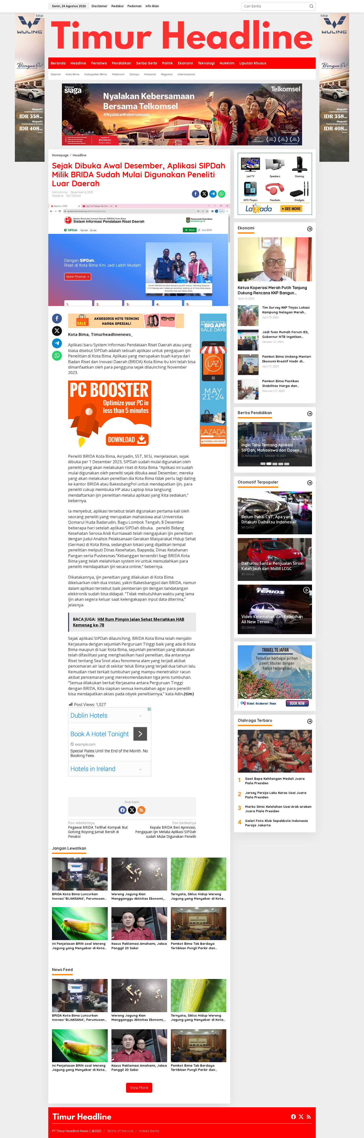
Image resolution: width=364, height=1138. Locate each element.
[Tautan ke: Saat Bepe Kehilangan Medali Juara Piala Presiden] (275, 751)
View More (139, 1087)
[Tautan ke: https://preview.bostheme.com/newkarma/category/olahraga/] (310, 721)
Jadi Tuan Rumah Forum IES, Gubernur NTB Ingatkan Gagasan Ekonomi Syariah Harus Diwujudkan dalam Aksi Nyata (286, 334)
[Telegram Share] (213, 194)
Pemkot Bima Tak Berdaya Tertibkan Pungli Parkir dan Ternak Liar (193, 946)
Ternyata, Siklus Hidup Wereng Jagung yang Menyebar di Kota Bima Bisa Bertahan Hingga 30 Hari (197, 896)
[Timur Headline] (182, 34)
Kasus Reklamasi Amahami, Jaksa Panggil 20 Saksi (139, 946)
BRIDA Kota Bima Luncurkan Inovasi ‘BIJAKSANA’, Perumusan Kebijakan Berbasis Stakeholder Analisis (78, 896)
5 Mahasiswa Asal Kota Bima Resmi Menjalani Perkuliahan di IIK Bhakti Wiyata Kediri (274, 447)
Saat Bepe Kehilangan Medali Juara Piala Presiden (275, 781)
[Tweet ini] (204, 194)
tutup (39, 15)
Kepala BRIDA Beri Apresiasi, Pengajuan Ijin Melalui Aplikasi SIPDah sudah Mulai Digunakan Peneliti (165, 830)
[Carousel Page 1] (262, 463)
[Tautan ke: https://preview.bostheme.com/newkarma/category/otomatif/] (310, 483)
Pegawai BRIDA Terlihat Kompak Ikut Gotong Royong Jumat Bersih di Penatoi (98, 830)
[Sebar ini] (195, 194)
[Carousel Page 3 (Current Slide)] (274, 463)
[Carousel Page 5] (286, 463)
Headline (58, 195)
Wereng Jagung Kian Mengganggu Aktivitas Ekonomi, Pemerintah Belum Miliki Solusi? (137, 896)
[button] (311, 6)
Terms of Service (120, 1131)
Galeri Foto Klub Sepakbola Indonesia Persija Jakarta (276, 822)
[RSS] (141, 810)
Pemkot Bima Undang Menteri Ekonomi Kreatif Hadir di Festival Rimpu (286, 358)
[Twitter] (132, 810)
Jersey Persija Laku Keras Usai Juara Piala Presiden (275, 794)
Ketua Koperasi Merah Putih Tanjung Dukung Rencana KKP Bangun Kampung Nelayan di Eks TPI (272, 290)
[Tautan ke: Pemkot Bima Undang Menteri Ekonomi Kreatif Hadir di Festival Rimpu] (248, 364)
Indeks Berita (149, 1131)
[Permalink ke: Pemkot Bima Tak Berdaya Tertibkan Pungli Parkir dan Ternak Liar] (199, 923)
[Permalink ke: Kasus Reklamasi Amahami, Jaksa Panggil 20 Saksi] (139, 923)
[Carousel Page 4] (280, 463)
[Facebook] (123, 810)
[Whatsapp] (221, 194)
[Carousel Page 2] (268, 463)
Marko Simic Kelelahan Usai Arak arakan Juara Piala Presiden (278, 809)
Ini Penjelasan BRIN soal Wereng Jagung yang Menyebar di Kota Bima (78, 946)
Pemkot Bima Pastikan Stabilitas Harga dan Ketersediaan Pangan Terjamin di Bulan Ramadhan (286, 383)
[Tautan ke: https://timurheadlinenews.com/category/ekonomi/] (310, 229)
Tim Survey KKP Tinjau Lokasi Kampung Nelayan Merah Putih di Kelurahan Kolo (286, 309)
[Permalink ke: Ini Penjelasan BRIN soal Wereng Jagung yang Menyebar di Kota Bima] (80, 923)
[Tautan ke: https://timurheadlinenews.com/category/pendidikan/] (310, 414)
